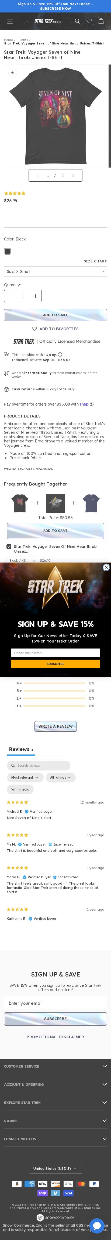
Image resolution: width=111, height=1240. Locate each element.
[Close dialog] (106, 567)
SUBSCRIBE (55, 664)
